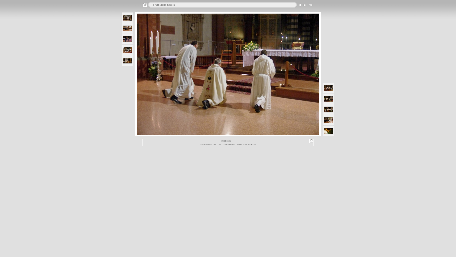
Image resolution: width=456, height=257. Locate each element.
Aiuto (253, 144)
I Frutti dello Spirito (163, 4)
